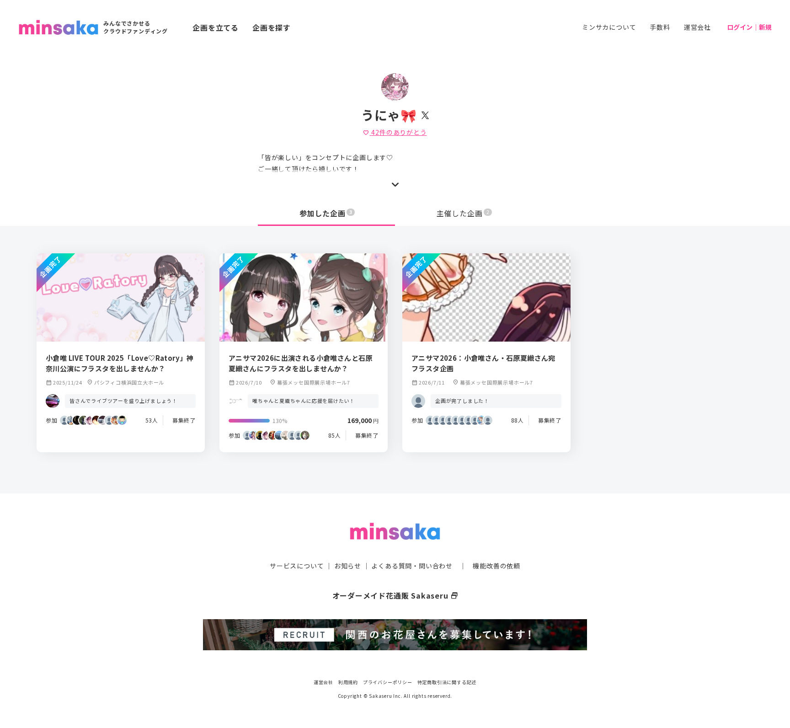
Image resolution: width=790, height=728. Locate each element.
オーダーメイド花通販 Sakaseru (395, 595)
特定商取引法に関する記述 (447, 682)
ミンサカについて (609, 27)
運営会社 (697, 27)
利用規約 (348, 682)
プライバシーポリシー (387, 682)
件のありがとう (395, 132)
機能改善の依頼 (496, 565)
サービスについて (297, 565)
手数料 (660, 27)
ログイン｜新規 (749, 27)
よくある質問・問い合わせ (412, 565)
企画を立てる (215, 27)
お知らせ (347, 565)
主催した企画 (463, 213)
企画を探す (271, 27)
